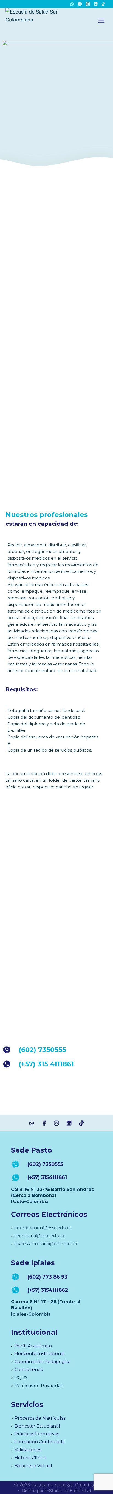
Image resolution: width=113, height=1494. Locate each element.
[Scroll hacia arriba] (103, 1468)
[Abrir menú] (101, 20)
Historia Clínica (30, 1457)
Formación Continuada (40, 1441)
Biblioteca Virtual (33, 1465)
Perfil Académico (33, 1346)
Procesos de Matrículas (40, 1418)
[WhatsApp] (72, 4)
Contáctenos (29, 1369)
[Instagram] (88, 4)
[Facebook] (80, 4)
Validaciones (28, 1449)
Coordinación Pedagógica (42, 1361)
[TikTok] (104, 4)
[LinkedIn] (96, 4)
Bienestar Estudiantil (37, 1426)
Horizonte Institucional (40, 1353)
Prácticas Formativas (37, 1433)
